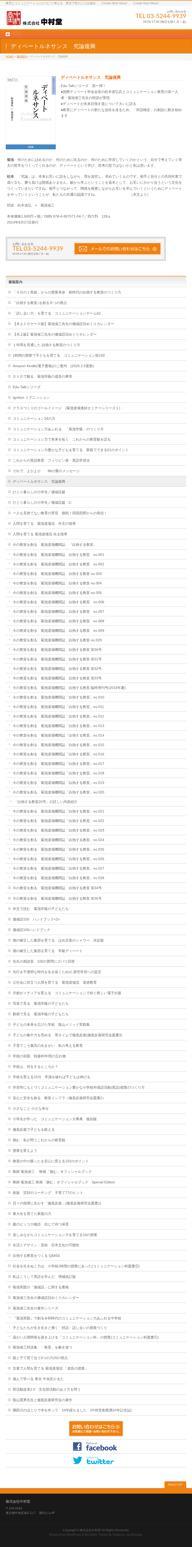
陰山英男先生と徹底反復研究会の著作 (42, 1400)
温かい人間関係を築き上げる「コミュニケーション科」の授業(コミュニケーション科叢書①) (86, 1337)
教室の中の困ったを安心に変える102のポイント (51, 1161)
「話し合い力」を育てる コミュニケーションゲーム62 (57, 313)
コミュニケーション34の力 (34, 419)
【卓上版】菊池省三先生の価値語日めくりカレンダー (55, 334)
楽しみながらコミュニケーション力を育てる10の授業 (55, 1235)
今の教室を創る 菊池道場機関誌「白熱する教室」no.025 (58, 849)
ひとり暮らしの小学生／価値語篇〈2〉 (43, 502)
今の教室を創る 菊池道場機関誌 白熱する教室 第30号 (57, 650)
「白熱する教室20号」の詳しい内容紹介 (46, 802)
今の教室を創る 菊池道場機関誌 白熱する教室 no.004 (57, 583)
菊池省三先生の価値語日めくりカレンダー (46, 1298)
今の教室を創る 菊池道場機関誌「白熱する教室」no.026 (58, 859)
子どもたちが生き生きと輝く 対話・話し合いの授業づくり (60, 1328)
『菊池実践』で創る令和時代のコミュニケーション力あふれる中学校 (67, 1318)
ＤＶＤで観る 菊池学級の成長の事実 (42, 376)
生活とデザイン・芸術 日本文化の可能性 (46, 1245)
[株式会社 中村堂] (34, 20)
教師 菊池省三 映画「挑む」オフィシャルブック (52, 1172)
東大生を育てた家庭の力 (32, 1214)
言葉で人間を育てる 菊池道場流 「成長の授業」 (50, 1368)
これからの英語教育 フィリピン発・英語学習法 (51, 460)
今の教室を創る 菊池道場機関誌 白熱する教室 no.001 (58, 555)
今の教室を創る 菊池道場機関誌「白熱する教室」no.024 (58, 840)
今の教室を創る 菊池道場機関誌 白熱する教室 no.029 (57, 640)
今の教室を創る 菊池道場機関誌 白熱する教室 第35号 (57, 898)
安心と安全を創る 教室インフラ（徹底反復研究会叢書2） (59, 1098)
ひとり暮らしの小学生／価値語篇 (39, 492)
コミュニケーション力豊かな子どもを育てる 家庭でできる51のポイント (71, 450)
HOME (9, 56)
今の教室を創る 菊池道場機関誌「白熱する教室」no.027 (58, 868)
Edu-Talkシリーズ (26, 387)
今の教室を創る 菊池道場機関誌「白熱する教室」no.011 (58, 707)
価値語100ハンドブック (31, 930)
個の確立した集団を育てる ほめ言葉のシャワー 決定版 (58, 940)
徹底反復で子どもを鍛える (34, 1129)
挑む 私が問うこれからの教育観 (39, 1140)
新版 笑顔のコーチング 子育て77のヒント (48, 1193)
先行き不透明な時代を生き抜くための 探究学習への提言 (57, 972)
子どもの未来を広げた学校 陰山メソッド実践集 (51, 1024)
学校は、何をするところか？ (35, 1067)
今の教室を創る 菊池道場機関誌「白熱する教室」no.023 (58, 830)
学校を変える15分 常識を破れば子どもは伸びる (51, 1077)
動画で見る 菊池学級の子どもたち (41, 1014)
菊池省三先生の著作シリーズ (35, 1308)
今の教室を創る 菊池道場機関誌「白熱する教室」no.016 (58, 754)
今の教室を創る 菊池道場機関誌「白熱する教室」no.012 (58, 716)
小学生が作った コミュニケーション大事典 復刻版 (55, 1119)
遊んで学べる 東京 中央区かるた (38, 1379)
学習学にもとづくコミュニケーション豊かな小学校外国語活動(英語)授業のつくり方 (79, 1087)
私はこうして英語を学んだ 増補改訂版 (44, 1277)
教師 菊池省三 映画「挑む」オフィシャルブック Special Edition (64, 1182)
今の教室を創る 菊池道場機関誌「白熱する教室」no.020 (58, 792)
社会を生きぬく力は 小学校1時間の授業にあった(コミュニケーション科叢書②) (76, 1266)
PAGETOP (175, 1484)
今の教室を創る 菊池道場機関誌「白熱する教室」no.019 (58, 783)
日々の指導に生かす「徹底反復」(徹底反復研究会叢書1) (57, 1203)
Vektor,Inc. (119, 1534)
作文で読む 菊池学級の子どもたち (41, 909)
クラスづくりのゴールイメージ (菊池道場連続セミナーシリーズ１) (66, 408)
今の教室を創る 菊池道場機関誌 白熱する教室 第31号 (57, 659)
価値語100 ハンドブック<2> (36, 919)
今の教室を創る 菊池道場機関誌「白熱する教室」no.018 (58, 773)
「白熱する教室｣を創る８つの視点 (40, 303)
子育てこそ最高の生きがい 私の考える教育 (48, 1046)
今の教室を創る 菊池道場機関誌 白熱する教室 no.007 (58, 611)
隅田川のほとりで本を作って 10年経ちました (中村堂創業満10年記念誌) (72, 1410)
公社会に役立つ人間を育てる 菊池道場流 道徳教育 (55, 982)
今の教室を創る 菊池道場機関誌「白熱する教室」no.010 (58, 697)
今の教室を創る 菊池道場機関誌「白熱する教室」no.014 (58, 735)
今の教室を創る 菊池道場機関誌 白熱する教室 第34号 (57, 888)
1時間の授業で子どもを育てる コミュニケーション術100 (59, 355)
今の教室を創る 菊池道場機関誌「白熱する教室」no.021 (58, 811)
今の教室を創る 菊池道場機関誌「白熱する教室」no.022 (58, 821)
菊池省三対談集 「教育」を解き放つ (42, 1347)
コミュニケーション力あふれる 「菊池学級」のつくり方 (58, 429)
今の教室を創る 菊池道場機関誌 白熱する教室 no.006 (58, 602)
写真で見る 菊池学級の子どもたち (41, 1003)
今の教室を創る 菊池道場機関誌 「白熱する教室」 (55, 545)
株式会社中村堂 (90, 1530)
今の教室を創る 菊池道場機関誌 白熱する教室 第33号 (57, 678)
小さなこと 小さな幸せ (31, 1108)
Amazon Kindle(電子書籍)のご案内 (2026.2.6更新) (53, 366)
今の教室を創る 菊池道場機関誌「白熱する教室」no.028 (58, 878)
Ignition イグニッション (31, 397)
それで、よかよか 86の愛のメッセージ (46, 471)
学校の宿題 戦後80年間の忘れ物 (39, 1056)
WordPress (73, 1534)
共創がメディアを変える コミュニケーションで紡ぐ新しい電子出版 (67, 993)
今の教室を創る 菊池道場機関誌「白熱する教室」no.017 (58, 764)
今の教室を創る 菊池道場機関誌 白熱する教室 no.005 (57, 593)
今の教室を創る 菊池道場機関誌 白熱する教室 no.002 (58, 564)
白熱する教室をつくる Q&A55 (36, 1256)
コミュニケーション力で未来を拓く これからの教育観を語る (62, 439)
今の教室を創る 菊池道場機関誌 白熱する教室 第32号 (57, 669)
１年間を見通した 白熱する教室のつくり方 (46, 345)
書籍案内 (22, 56)
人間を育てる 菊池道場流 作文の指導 (44, 524)
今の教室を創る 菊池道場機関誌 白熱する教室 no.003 (57, 574)
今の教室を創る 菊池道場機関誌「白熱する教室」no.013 (58, 726)
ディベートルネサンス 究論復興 (39, 481)
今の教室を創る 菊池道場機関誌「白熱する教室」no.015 (58, 745)
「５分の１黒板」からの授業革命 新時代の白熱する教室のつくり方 (67, 292)
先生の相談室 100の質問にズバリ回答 (44, 961)
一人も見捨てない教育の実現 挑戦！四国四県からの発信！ (60, 513)
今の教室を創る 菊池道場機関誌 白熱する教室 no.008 (58, 621)
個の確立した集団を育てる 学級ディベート (48, 951)
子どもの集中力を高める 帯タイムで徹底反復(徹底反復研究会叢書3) (67, 1035)
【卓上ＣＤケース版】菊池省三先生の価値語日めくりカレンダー (63, 324)
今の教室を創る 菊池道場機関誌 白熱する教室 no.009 (58, 631)
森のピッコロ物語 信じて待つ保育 (41, 1224)
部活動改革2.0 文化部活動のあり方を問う (47, 1389)
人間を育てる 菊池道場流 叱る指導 (40, 534)
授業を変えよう (25, 1151)
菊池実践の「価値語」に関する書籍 (41, 1287)
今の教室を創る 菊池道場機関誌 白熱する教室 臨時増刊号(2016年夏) (69, 688)
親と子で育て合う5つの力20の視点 (40, 1358)
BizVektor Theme (96, 1534)
